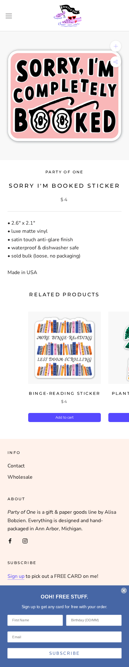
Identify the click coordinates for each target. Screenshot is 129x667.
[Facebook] (10, 541)
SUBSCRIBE (64, 653)
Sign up (16, 576)
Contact (16, 465)
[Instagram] (25, 541)
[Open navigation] (9, 15)
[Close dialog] (123, 590)
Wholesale (20, 477)
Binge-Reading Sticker (64, 393)
